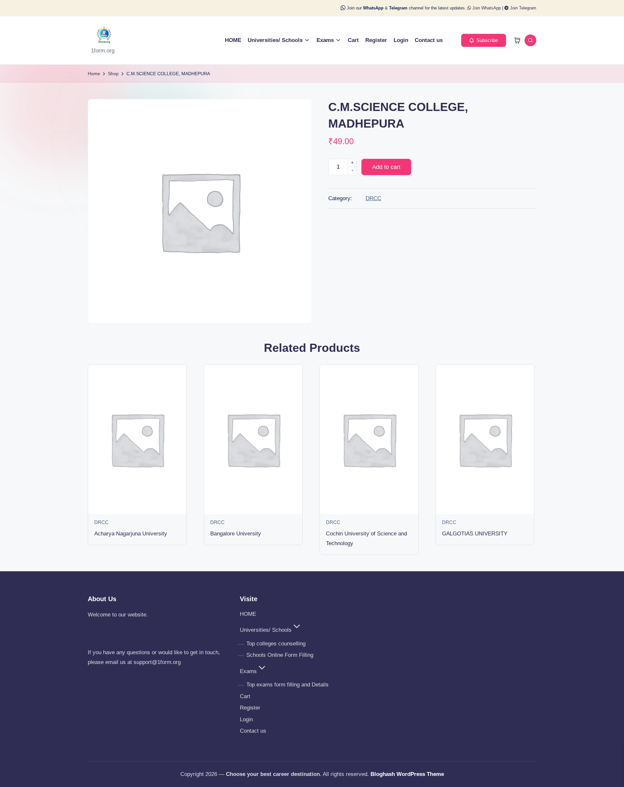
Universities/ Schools (266, 630)
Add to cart (386, 167)
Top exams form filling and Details (287, 685)
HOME (248, 614)
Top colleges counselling (276, 644)
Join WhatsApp (486, 8)
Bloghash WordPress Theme (407, 774)
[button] (483, 40)
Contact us (253, 731)
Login (246, 719)
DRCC (373, 198)
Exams (248, 671)
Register (250, 708)
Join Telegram (522, 8)
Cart (245, 696)
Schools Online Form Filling (279, 655)
